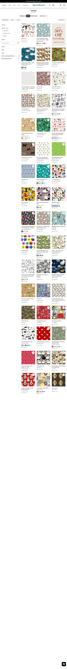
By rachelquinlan (55, 64)
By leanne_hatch (39, 389)
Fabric (19, 5)
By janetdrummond (24, 343)
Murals (9, 5)
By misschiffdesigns (40, 65)
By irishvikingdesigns (55, 301)
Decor (14, 5)
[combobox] (43, 16)
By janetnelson (54, 389)
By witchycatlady (24, 252)
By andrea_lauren (24, 65)
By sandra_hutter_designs (25, 110)
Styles (19, 20)
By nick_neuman (24, 40)
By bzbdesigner (39, 322)
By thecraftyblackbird (40, 134)
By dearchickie (39, 88)
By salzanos (54, 368)
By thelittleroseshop (40, 160)
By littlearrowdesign (40, 41)
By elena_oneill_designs (56, 88)
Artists (10, 39)
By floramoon (39, 367)
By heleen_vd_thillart (40, 181)
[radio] (2, 28)
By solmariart (54, 229)
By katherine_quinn (40, 111)
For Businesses (25, 5)
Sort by (10, 25)
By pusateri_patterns (40, 343)
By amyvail (23, 322)
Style (10, 50)
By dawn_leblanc (55, 277)
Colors (13, 20)
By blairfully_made (40, 300)
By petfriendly (39, 253)
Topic (10, 53)
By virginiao (39, 277)
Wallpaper (4, 5)
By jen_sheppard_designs (25, 229)
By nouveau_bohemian (56, 344)
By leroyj (22, 181)
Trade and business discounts (33, 1)
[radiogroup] (10, 32)
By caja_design (54, 111)
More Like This (24, 42)
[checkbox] (18, 56)
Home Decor (34, 16)
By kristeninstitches (40, 229)
